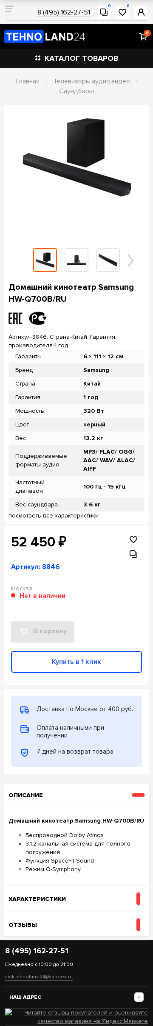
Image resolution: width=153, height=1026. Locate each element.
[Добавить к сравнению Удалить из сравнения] (138, 554)
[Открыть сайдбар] (9, 8)
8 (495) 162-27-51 (63, 12)
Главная (28, 81)
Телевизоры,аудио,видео (91, 81)
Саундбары (76, 91)
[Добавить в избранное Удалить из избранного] (133, 539)
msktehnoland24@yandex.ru (39, 977)
